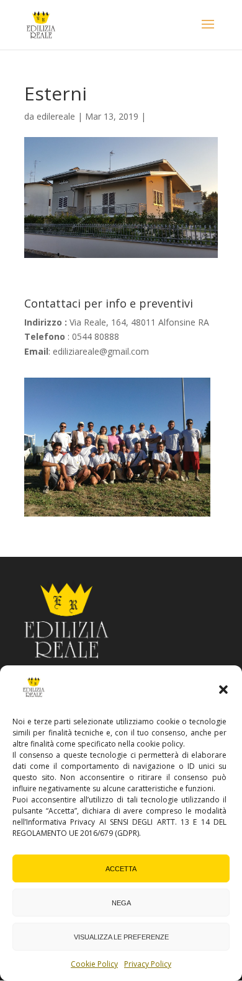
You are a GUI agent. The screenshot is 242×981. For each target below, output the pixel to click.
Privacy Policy (147, 964)
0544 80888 (95, 336)
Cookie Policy (94, 964)
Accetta (121, 868)
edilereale (56, 116)
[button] (223, 689)
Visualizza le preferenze (121, 937)
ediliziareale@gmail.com (101, 351)
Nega (121, 903)
